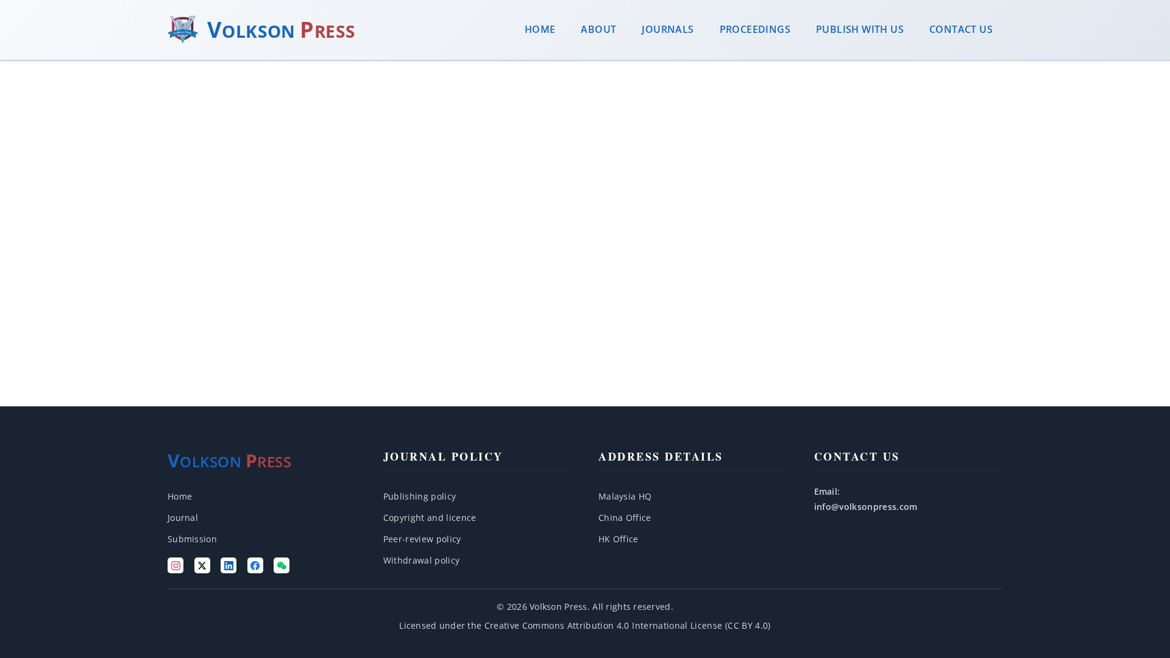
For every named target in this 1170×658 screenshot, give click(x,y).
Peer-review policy (422, 539)
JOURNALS (667, 29)
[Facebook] (255, 565)
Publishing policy (419, 496)
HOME (540, 29)
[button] (692, 496)
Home (180, 496)
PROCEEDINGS (755, 29)
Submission (192, 539)
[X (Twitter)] (202, 565)
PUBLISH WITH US (860, 29)
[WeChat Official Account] (281, 565)
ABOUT (598, 29)
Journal (183, 517)
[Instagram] (175, 565)
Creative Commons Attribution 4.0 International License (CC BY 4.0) (627, 625)
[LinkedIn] (228, 565)
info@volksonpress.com (866, 506)
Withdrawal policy (421, 560)
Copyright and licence (430, 517)
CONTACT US (961, 29)
